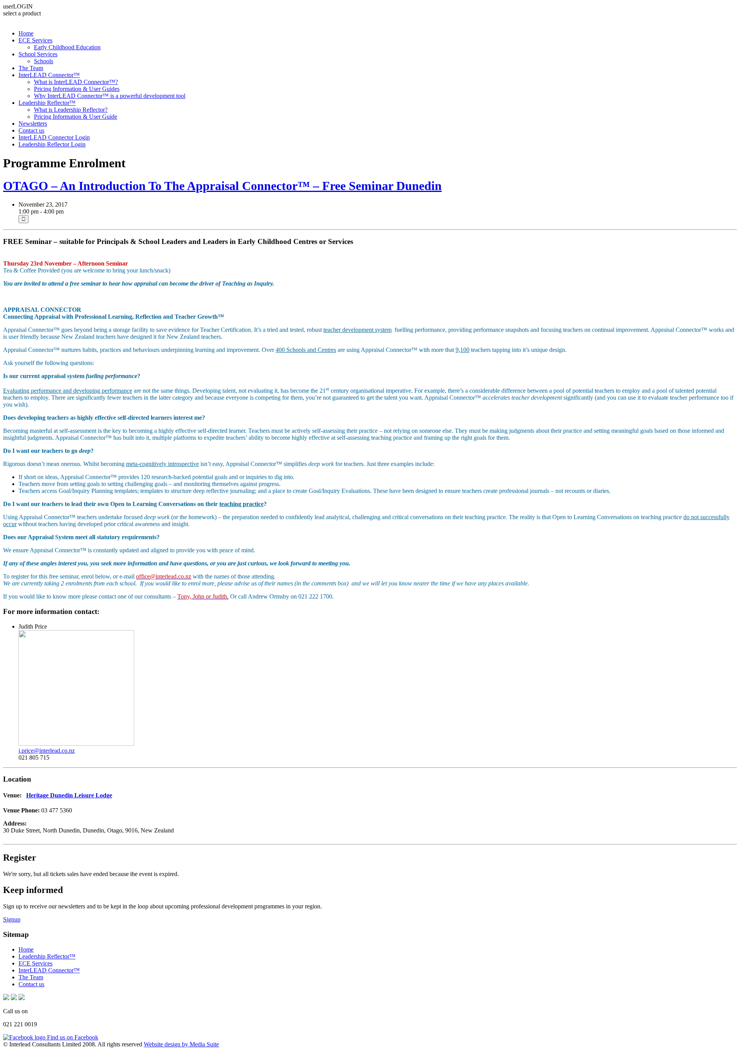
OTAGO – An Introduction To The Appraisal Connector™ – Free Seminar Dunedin (222, 186)
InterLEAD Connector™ (49, 75)
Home (26, 33)
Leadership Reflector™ (47, 102)
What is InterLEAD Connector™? (76, 82)
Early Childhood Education (67, 47)
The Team (30, 68)
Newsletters (32, 123)
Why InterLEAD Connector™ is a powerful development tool (109, 95)
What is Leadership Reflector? (71, 109)
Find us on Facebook (71, 1037)
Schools (43, 61)
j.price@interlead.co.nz (46, 750)
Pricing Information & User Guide (75, 116)
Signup (11, 919)
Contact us (31, 130)
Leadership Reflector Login (52, 144)
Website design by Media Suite (181, 1044)
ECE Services (35, 40)
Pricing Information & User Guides (76, 89)
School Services (37, 54)
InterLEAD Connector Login (54, 137)
